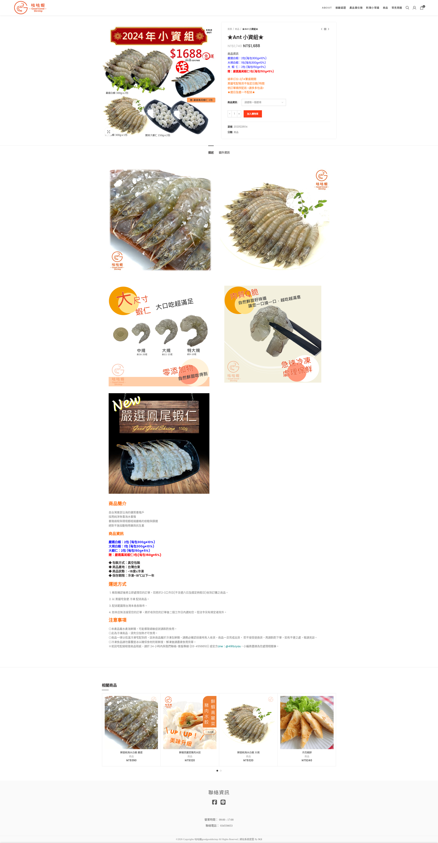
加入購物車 (253, 113)
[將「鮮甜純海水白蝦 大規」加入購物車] (272, 701)
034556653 (226, 825)
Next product (328, 29)
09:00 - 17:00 (226, 819)
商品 (237, 29)
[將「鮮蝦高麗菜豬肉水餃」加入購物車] (214, 701)
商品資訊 (232, 102)
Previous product (321, 29)
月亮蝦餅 (307, 752)
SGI (260, 839)
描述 (211, 153)
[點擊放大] (108, 132)
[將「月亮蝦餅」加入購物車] (331, 701)
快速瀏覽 (155, 709)
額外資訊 (224, 153)
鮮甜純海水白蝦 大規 (248, 752)
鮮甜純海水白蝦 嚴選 (131, 752)
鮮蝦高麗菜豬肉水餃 (190, 752)
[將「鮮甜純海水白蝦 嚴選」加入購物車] (155, 701)
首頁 (230, 29)
